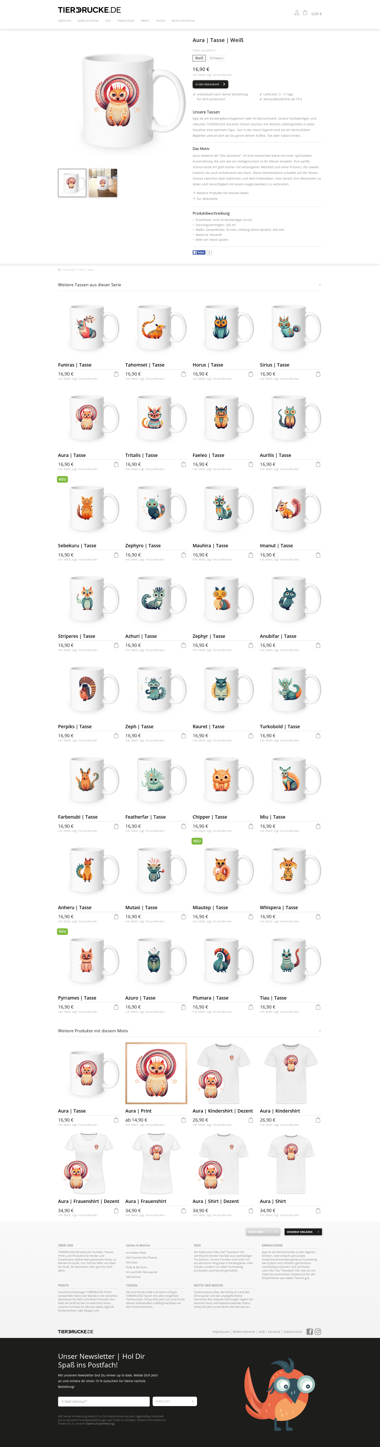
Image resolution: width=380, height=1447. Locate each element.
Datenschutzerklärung (100, 1423)
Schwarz (216, 58)
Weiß (199, 58)
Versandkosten (222, 75)
